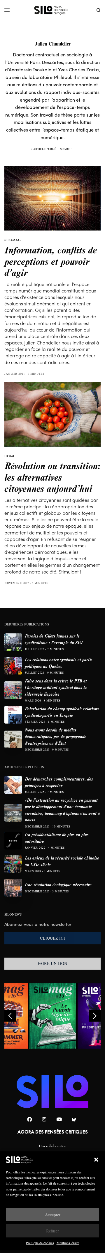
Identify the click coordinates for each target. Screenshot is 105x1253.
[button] (96, 1160)
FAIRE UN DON (52, 963)
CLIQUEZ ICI (52, 938)
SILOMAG (12, 240)
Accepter (52, 1214)
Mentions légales (68, 1243)
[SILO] (52, 10)
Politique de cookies (40, 1243)
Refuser (52, 1231)
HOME (9, 456)
